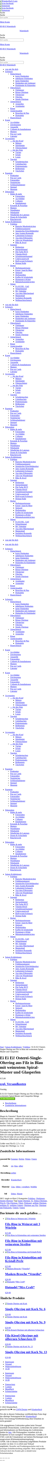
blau (16, 1166)
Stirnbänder (20, 145)
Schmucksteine (11, 1391)
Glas (13, 1187)
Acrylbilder (14, 122)
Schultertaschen (21, 162)
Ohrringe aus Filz (31, 1205)
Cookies (8, 1387)
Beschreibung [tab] (10, 1103)
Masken (13, 132)
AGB (7, 1369)
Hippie (19, 1194)
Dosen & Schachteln (18, 217)
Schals (18, 155)
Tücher (18, 152)
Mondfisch (9, 1389)
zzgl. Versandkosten (13, 1084)
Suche (2, 13)
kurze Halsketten (22, 76)
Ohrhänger (19, 90)
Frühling (13, 224)
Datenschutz (10, 1384)
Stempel (13, 187)
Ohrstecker (19, 95)
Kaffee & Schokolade (24, 277)
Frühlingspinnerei (22, 881)
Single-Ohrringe (21, 99)
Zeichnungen (15, 125)
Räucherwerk (15, 219)
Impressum (9, 1362)
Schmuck (9, 71)
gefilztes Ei (4, 1205)
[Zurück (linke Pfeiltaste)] (1, 1460)
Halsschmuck (15, 74)
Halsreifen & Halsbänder (25, 563)
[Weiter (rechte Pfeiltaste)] (4, 1460)
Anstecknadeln (16, 111)
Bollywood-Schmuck (24, 261)
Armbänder (20, 106)
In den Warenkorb (7, 1099)
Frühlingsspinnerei (22, 229)
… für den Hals (16, 150)
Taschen (13, 159)
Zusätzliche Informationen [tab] (15, 1105)
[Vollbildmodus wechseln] (4, 1458)
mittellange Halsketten (24, 556)
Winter (13, 284)
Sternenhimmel (21, 249)
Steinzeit (18, 272)
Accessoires (10, 138)
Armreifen (19, 104)
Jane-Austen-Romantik (24, 886)
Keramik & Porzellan (18, 205)
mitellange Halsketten (24, 78)
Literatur (13, 136)
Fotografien (15, 180)
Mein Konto (5, 22)
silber (21, 1166)
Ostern (34, 1159)
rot (12, 1166)
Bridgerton (19, 247)
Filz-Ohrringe (12, 1203)
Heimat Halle (20, 263)
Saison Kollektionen (13, 222)
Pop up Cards (15, 134)
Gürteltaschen (20, 164)
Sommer (13, 245)
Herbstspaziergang (22, 268)
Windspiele (14, 212)
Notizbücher (15, 182)
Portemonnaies (21, 166)
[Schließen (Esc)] (9, 1458)
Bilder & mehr (16, 194)
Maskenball (20, 296)
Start (2, 1047)
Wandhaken (15, 210)
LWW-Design (21, 1409)
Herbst (13, 266)
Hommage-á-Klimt (23, 279)
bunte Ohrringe (24, 1201)
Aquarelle (14, 127)
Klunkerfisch (16, 1180)
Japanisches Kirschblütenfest (27, 231)
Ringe (12, 108)
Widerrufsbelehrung (13, 1366)
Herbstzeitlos (20, 275)
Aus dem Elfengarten (24, 238)
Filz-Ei (3, 1203)
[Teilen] (6, 1458)
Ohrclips (18, 97)
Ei (32, 1201)
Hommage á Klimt (22, 932)
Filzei (21, 1203)
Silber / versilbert (22, 1187)
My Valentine (20, 291)
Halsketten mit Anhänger (25, 83)
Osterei (15, 1208)
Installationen (20, 203)
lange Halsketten (22, 81)
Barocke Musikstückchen (25, 226)
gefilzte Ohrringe (39, 1203)
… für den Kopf (16, 141)
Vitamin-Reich (21, 254)
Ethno (13, 1194)
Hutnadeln (19, 115)
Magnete (13, 189)
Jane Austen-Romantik (24, 233)
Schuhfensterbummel (23, 256)
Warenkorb (24, 31)
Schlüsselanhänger (17, 185)
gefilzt (13, 1173)
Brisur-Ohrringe (21, 92)
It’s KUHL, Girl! (22, 286)
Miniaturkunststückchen (25, 282)
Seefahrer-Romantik (23, 298)
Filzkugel (28, 1203)
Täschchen (19, 171)
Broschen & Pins (22, 113)
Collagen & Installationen (20, 129)
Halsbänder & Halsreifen (25, 85)
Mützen (18, 143)
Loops (17, 157)
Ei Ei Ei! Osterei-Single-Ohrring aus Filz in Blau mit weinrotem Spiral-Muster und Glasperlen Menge (21, 1095)
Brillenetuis (20, 168)
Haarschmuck (15, 118)
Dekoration (9, 192)
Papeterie (9, 173)
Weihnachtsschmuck (23, 300)
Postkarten (14, 175)
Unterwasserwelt (22, 259)
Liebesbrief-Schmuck (24, 235)
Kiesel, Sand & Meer (23, 270)
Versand (8, 1364)
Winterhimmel (21, 289)
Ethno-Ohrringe (40, 1201)
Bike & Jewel (20, 242)
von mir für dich (11, 69)
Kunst (7, 120)
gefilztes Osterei (16, 1205)
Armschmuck (15, 101)
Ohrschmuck (15, 88)
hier (9, 1432)
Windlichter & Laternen (19, 215)
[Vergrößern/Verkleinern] (1, 1458)
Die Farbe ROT (21, 252)
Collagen (19, 201)
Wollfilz (33, 1187)
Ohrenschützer (21, 148)
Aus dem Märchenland (24, 293)
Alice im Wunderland (24, 240)
